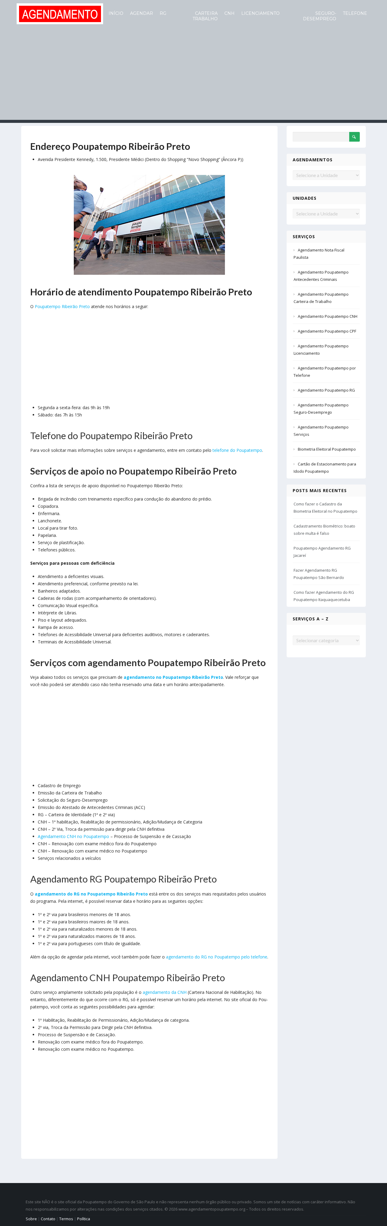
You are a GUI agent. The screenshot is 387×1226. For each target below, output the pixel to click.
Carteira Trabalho (205, 16)
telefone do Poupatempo (237, 450)
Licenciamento (260, 13)
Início (116, 13)
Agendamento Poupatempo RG (326, 390)
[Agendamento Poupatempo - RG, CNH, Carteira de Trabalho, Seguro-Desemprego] (60, 13)
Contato (48, 1218)
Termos (66, 1218)
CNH (229, 13)
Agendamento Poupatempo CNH (327, 316)
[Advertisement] (193, 77)
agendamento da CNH (165, 992)
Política (83, 1218)
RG (163, 13)
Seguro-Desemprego (319, 16)
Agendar (141, 13)
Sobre (31, 1218)
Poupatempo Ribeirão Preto (62, 306)
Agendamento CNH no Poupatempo (73, 836)
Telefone (355, 13)
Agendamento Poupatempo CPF (327, 331)
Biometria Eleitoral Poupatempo (327, 449)
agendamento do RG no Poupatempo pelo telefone (216, 957)
